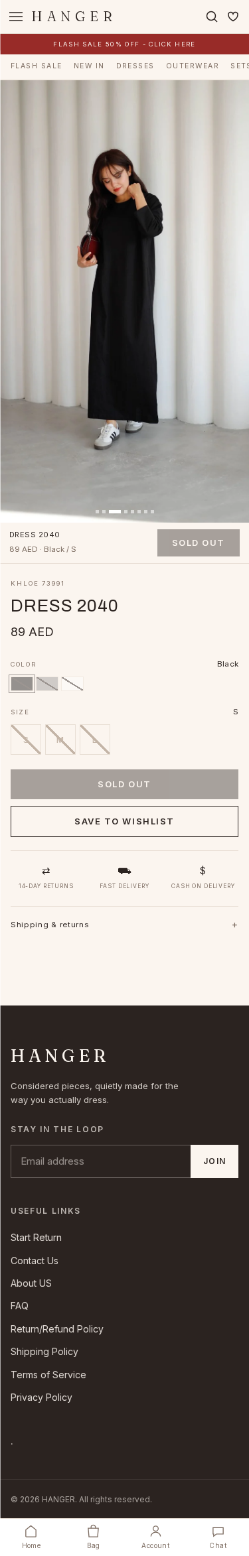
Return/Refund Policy (57, 1328)
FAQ (20, 1305)
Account (155, 1545)
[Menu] (16, 16)
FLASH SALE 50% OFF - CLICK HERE (124, 44)
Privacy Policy (41, 1397)
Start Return (36, 1237)
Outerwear (192, 66)
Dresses (135, 66)
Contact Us (34, 1260)
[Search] (211, 16)
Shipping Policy (44, 1351)
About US (31, 1283)
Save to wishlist (124, 821)
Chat (217, 1545)
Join (214, 1161)
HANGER (74, 16)
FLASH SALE (36, 66)
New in (89, 66)
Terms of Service (48, 1374)
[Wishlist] (233, 16)
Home (31, 1545)
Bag (93, 1545)
